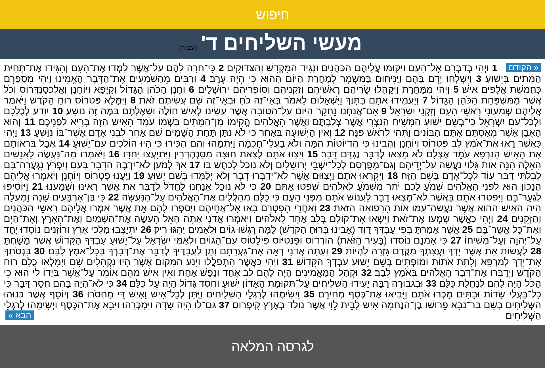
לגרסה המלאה (272, 346)
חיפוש (273, 14)
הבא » (19, 315)
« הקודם (524, 67)
